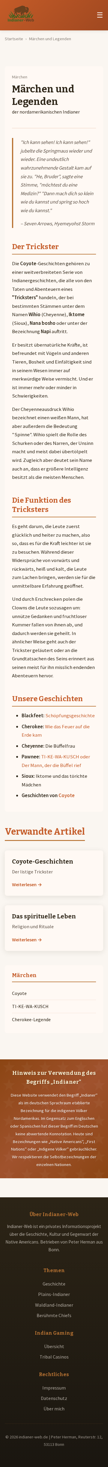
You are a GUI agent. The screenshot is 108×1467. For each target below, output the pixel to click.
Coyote (66, 795)
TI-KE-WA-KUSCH (30, 1006)
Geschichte (54, 1284)
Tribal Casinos (54, 1357)
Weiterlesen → (27, 884)
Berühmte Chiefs (54, 1315)
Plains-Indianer (54, 1294)
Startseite (14, 38)
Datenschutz (54, 1398)
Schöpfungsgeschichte (70, 715)
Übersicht (54, 1346)
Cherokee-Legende (31, 1019)
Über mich (54, 1409)
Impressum (54, 1388)
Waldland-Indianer (54, 1305)
